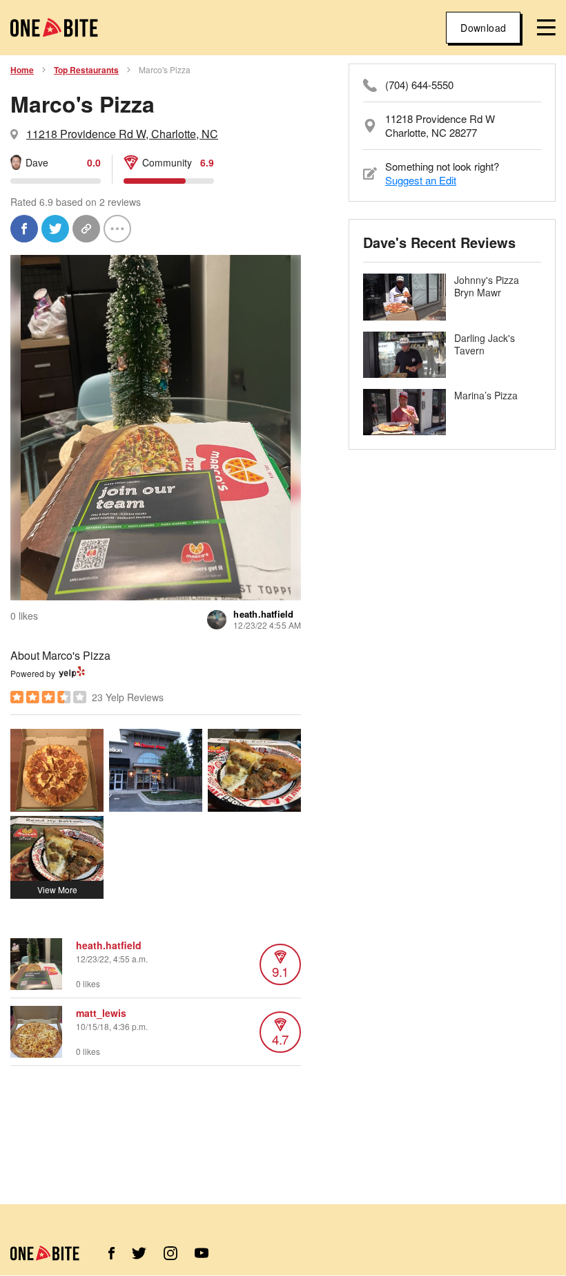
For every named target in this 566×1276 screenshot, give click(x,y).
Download (483, 28)
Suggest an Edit (420, 180)
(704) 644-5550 (419, 85)
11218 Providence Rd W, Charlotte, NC (122, 134)
